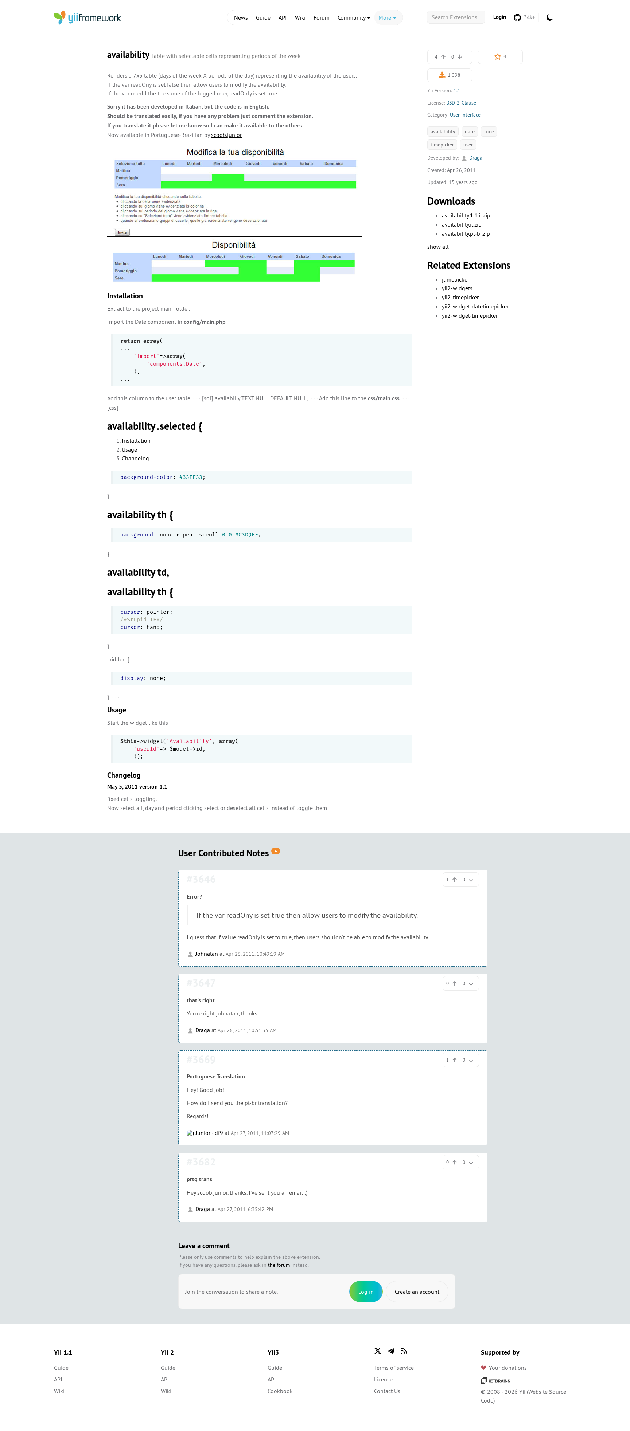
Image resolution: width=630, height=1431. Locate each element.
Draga (475, 157)
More (385, 17)
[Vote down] (459, 56)
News (241, 17)
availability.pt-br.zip (466, 233)
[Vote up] (443, 56)
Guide (263, 17)
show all (438, 246)
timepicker (442, 144)
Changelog (135, 458)
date (470, 131)
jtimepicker (455, 279)
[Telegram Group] (390, 1351)
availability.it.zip (462, 224)
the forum (279, 1265)
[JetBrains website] (495, 1380)
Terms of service (394, 1367)
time (489, 131)
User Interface (465, 114)
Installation (136, 440)
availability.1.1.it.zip (466, 215)
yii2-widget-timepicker (470, 315)
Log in (366, 1291)
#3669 (201, 1059)
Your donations (508, 1367)
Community (352, 17)
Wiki (300, 17)
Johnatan (206, 953)
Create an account (417, 1291)
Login (499, 16)
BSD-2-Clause (461, 102)
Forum (322, 17)
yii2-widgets (457, 288)
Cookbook (280, 1391)
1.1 (457, 90)
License (383, 1379)
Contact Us (387, 1391)
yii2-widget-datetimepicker (475, 306)
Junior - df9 (208, 1132)
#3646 (201, 879)
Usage (129, 449)
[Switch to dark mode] (549, 17)
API (283, 17)
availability (443, 131)
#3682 (201, 1161)
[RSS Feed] (404, 1351)
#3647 (201, 983)
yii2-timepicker (460, 297)
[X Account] (377, 1351)
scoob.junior (226, 134)
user (468, 144)
